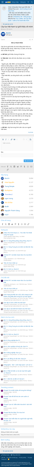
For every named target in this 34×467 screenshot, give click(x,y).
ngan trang (9, 198)
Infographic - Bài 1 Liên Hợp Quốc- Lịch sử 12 (18, 365)
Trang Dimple (9, 186)
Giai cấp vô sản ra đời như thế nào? (15, 302)
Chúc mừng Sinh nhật (9, 238)
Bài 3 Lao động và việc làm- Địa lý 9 (15, 358)
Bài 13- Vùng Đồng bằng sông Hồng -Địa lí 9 (17, 241)
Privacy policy (22, 457)
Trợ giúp (30, 457)
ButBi (7, 206)
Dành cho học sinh (7, 317)
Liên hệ (3, 457)
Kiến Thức (11, 11)
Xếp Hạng (4, 175)
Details (18, 465)
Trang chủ (4, 459)
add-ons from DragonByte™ (21, 464)
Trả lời (31, 132)
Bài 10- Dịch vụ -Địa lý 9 (11, 269)
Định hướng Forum (26, 9)
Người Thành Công (9, 266)
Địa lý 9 (5, 244)
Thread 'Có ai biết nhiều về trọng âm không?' (18, 390)
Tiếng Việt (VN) (16, 455)
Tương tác (4, 230)
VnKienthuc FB (17, 16)
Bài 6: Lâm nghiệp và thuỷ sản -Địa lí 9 (16, 346)
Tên (2, 152)
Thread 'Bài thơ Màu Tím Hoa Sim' (14, 412)
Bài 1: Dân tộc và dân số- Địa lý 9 (14, 379)
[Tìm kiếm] (32, 2)
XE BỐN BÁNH (7, 260)
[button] (3, 139)
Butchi (4, 29)
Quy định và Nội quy (12, 457)
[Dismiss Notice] (31, 7)
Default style (5, 455)
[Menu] (2, 2)
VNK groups (27, 16)
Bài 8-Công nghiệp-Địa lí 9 (12, 340)
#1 (32, 39)
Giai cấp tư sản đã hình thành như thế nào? (17, 309)
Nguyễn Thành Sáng (12, 210)
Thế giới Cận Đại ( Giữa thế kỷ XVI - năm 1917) (16, 300)
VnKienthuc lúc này (8, 429)
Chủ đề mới (5, 277)
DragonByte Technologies (10, 465)
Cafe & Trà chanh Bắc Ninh (21, 20)
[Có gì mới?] (28, 2)
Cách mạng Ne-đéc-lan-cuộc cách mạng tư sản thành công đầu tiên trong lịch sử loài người (18, 295)
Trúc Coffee (19, 18)
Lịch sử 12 (6, 368)
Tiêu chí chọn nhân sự (10, 263)
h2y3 (6, 214)
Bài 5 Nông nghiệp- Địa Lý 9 (12, 352)
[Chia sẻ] (30, 40)
